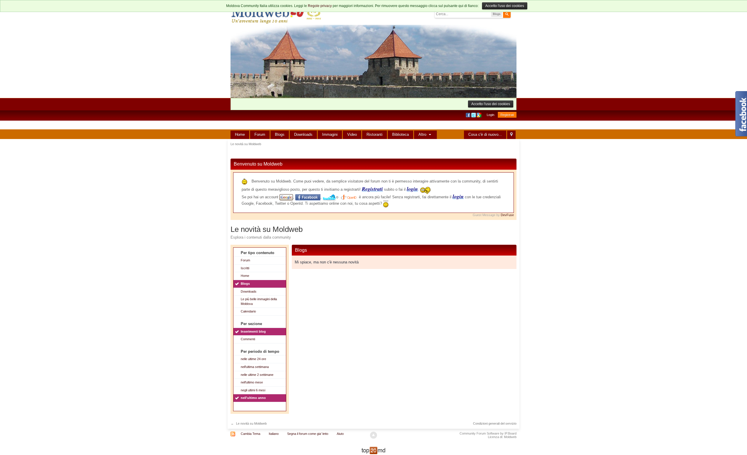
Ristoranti (374, 134)
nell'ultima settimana (255, 367)
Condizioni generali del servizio (494, 423)
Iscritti (245, 268)
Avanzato (514, 13)
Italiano (274, 433)
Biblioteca (400, 134)
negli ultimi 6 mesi (253, 390)
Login (490, 115)
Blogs (280, 134)
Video (352, 134)
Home (240, 134)
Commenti (248, 339)
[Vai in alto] (373, 435)
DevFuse (507, 215)
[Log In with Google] (479, 115)
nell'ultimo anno (253, 398)
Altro (422, 134)
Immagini (330, 134)
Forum (259, 134)
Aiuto (340, 433)
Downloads (303, 134)
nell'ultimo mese (252, 382)
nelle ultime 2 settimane (257, 374)
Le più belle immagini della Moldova (259, 301)
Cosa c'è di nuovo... (485, 134)
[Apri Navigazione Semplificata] (511, 135)
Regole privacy (320, 6)
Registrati (507, 115)
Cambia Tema (250, 433)
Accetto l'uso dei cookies (504, 6)
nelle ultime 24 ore (253, 359)
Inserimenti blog (253, 331)
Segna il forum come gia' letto (307, 433)
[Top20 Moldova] (373, 450)
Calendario (248, 311)
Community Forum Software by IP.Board (488, 433)
